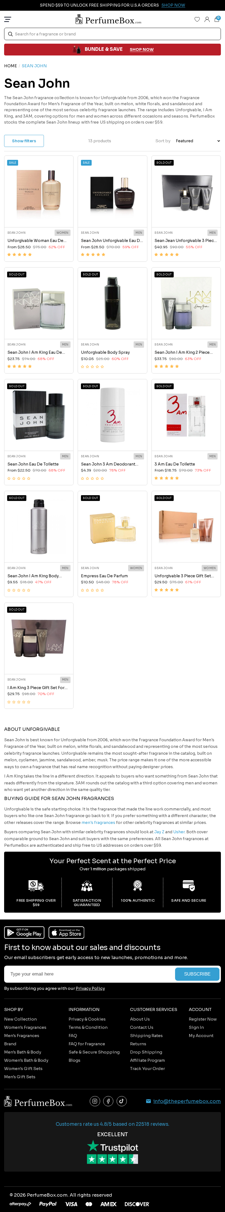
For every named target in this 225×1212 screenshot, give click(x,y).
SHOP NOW (142, 49)
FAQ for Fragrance (87, 1043)
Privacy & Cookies (87, 1019)
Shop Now (173, 5)
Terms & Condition (88, 1027)
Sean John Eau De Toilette (33, 464)
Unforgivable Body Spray (105, 352)
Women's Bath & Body (26, 1060)
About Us (140, 1019)
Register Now (203, 1019)
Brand (10, 1043)
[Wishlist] (197, 19)
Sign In (196, 1027)
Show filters (24, 140)
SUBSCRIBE (197, 974)
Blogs (74, 1060)
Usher (179, 831)
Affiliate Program (147, 1060)
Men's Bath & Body (22, 1052)
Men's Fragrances (21, 1035)
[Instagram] (95, 1101)
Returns (138, 1043)
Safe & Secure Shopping (94, 1052)
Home (10, 65)
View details (39, 216)
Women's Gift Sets (23, 1068)
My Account (201, 1035)
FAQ (73, 1035)
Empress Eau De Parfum (104, 575)
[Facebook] (108, 1101)
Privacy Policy (90, 988)
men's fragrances (98, 822)
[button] (19, 254)
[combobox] (112, 34)
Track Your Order (147, 1068)
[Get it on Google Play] (24, 932)
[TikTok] (122, 1101)
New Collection (20, 1019)
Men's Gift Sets (19, 1076)
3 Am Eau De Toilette (174, 464)
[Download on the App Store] (67, 932)
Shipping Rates (146, 1035)
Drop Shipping (146, 1052)
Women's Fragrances (25, 1027)
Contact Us (141, 1027)
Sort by (162, 140)
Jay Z (159, 831)
